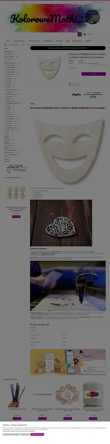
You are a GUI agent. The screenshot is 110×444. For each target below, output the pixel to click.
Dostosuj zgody (25, 434)
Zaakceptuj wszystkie (37, 434)
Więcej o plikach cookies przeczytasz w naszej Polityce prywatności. (19, 431)
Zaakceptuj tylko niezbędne (11, 434)
